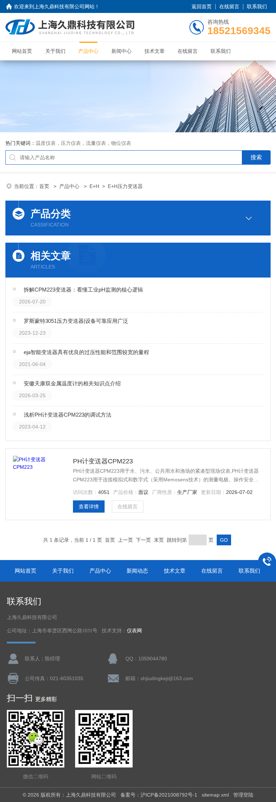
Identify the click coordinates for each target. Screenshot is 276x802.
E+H (94, 186)
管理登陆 (243, 795)
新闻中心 (121, 51)
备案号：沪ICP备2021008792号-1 (158, 795)
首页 (45, 186)
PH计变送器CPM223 (103, 461)
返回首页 (202, 6)
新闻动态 (137, 571)
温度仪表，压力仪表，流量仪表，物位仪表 (83, 143)
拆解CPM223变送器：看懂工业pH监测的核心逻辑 (83, 290)
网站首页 (22, 51)
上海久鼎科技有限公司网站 (64, 6)
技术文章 (154, 51)
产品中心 (88, 51)
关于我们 (55, 51)
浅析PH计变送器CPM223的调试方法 (67, 415)
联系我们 (257, 6)
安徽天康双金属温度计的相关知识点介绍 (72, 383)
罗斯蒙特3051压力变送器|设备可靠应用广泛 (76, 321)
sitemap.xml (215, 795)
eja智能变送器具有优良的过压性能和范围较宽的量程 (86, 352)
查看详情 (89, 506)
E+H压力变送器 (125, 186)
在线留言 (229, 6)
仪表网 (134, 630)
